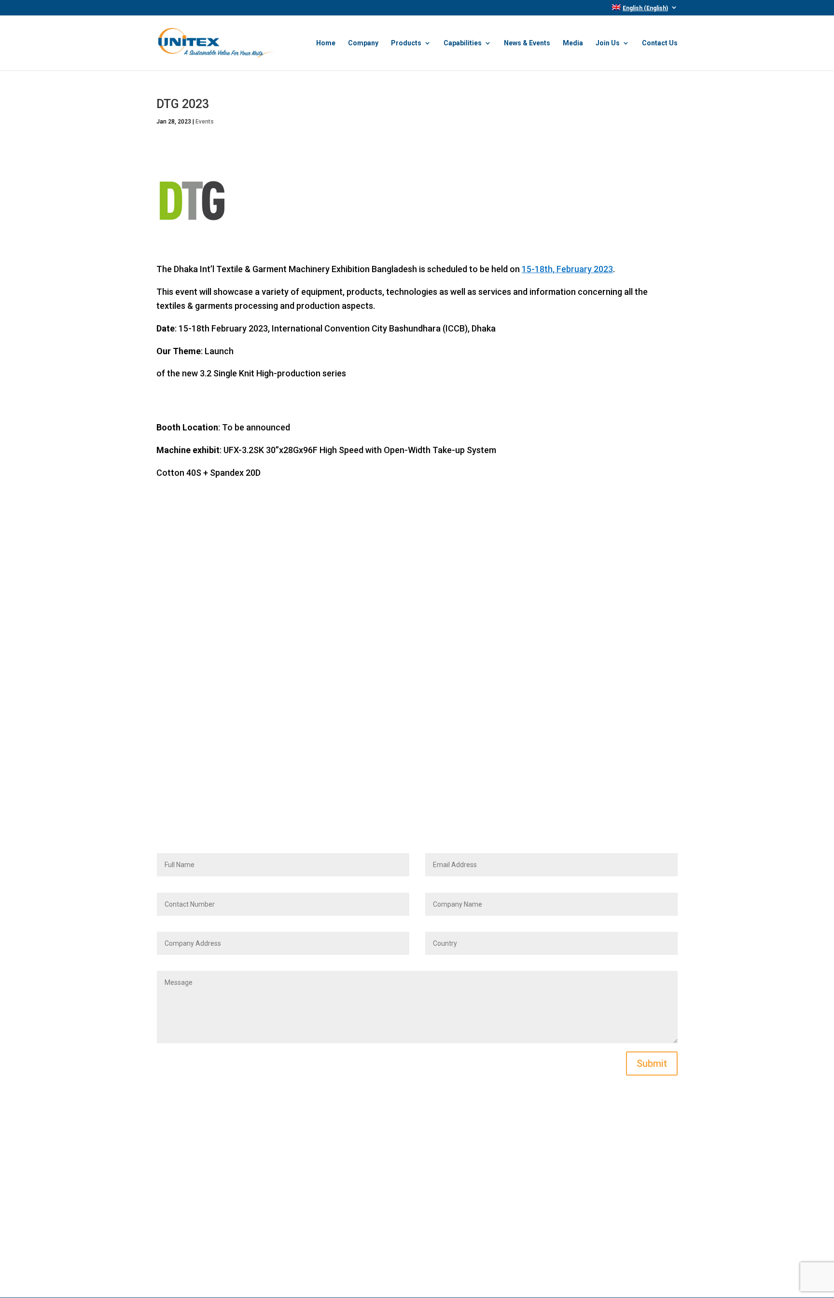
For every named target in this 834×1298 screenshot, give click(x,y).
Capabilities (463, 43)
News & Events (527, 43)
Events (204, 121)
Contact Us (660, 43)
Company (363, 43)
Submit (652, 1063)
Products (406, 43)
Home (325, 43)
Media (573, 43)
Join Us (608, 43)
